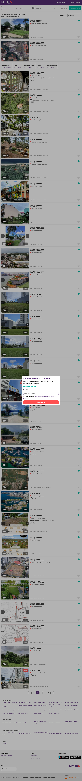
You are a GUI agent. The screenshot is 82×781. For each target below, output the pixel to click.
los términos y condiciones (41, 396)
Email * (25, 390)
